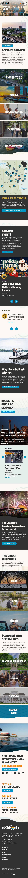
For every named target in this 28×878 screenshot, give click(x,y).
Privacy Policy (6, 855)
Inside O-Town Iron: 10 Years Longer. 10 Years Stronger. (13, 468)
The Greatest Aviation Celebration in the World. (13, 526)
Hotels (14, 94)
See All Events (7, 252)
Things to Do (14, 77)
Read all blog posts (8, 412)
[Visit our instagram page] (11, 773)
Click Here (7, 791)
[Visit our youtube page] (15, 773)
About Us (5, 847)
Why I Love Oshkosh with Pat (13, 371)
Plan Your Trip (7, 46)
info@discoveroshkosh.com (9, 843)
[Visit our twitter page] (7, 773)
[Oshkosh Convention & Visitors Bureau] (5, 3)
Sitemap (4, 857)
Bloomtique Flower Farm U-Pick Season (16, 315)
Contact (4, 850)
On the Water (14, 146)
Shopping (14, 129)
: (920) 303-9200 (7, 839)
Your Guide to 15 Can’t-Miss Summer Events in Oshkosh (13, 434)
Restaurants (14, 112)
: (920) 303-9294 (7, 841)
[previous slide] (11, 301)
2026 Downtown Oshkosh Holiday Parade (11, 287)
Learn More (5, 297)
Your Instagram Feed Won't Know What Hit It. (13, 759)
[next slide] (16, 301)
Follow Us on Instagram (10, 769)
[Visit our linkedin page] (23, 773)
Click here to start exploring (13, 211)
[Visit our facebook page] (3, 773)
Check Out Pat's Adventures (10, 387)
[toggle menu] (25, 3)
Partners (5, 860)
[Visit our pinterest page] (19, 773)
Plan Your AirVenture (9, 543)
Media (4, 852)
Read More (10, 322)
